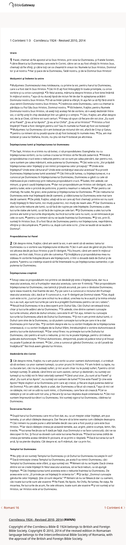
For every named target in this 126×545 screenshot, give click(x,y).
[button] (67, 10)
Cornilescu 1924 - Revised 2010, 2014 (36, 520)
